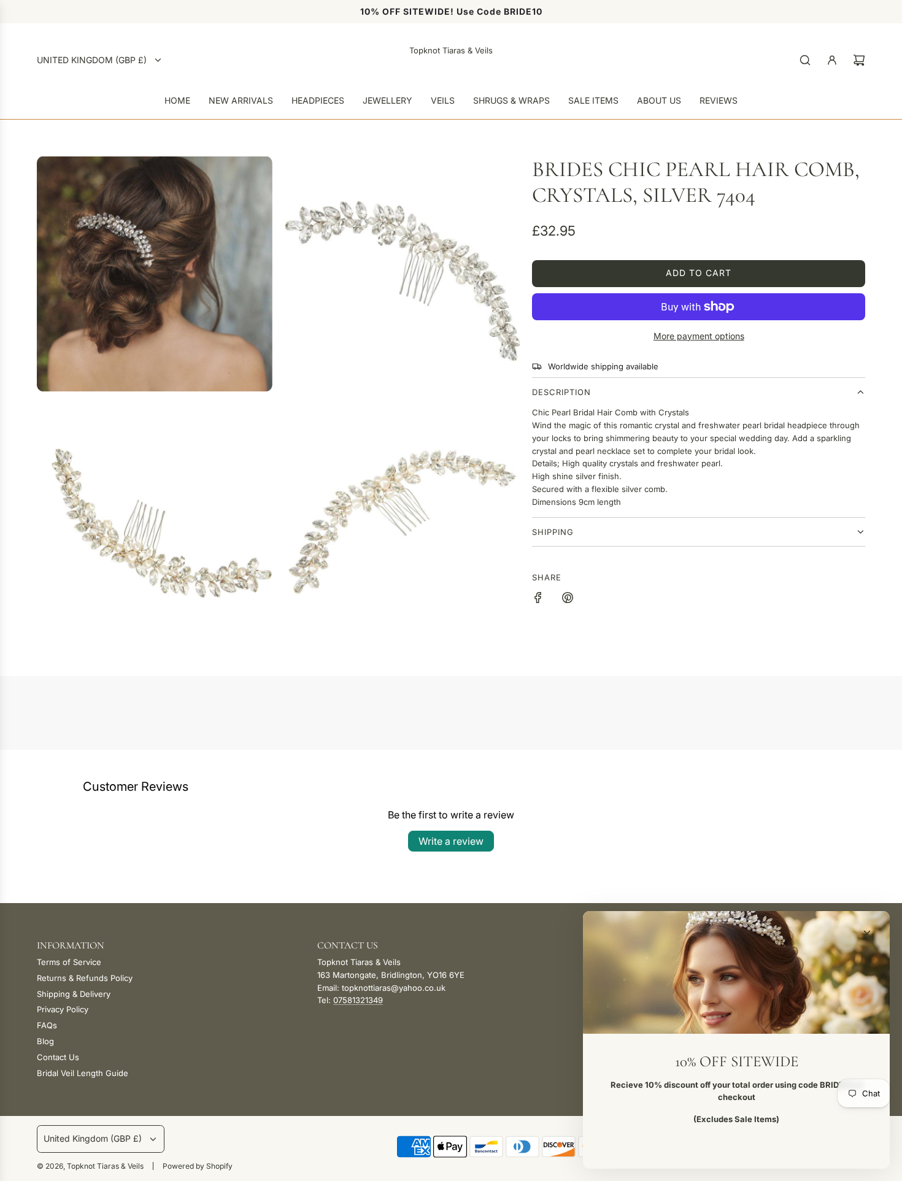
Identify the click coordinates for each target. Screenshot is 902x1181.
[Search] (805, 60)
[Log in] (832, 60)
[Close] (867, 933)
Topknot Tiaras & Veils (451, 50)
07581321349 (358, 1000)
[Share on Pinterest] (567, 599)
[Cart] (859, 60)
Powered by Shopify (198, 1166)
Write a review (451, 841)
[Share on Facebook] (538, 599)
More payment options (698, 336)
